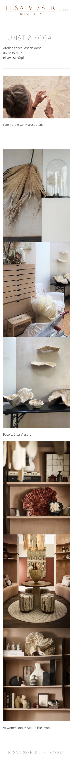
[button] (64, 10)
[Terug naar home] (31, 10)
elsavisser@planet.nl (18, 57)
